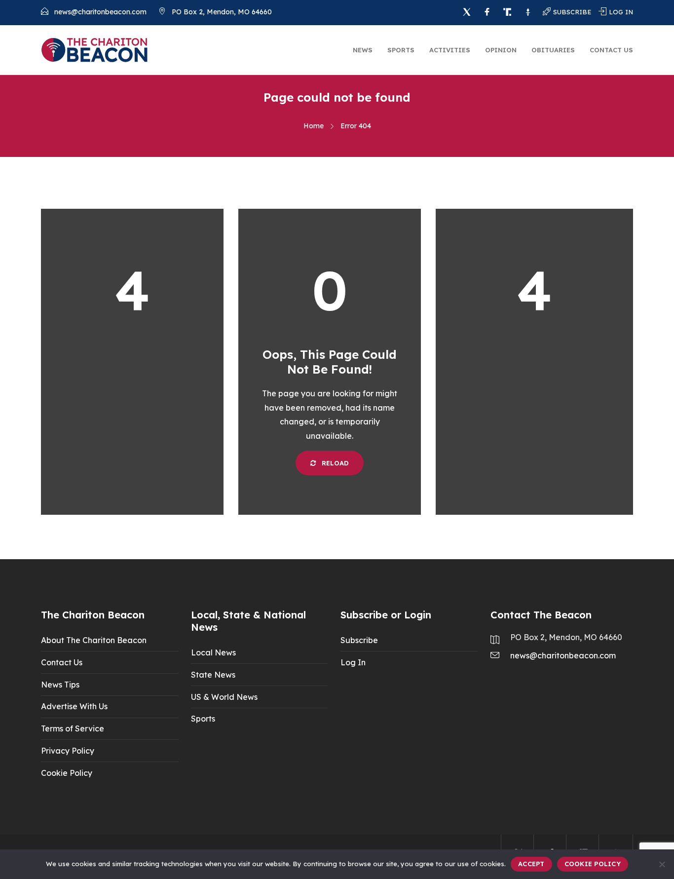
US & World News (224, 697)
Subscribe (359, 640)
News (363, 50)
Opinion (501, 50)
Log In (353, 662)
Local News (213, 652)
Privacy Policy (67, 751)
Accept (531, 864)
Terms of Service (72, 728)
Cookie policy (592, 864)
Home (313, 125)
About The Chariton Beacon (94, 640)
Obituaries (553, 50)
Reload (334, 463)
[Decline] (662, 864)
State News (213, 675)
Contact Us (611, 50)
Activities (449, 50)
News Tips (60, 684)
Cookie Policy (66, 773)
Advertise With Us (74, 706)
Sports (400, 50)
